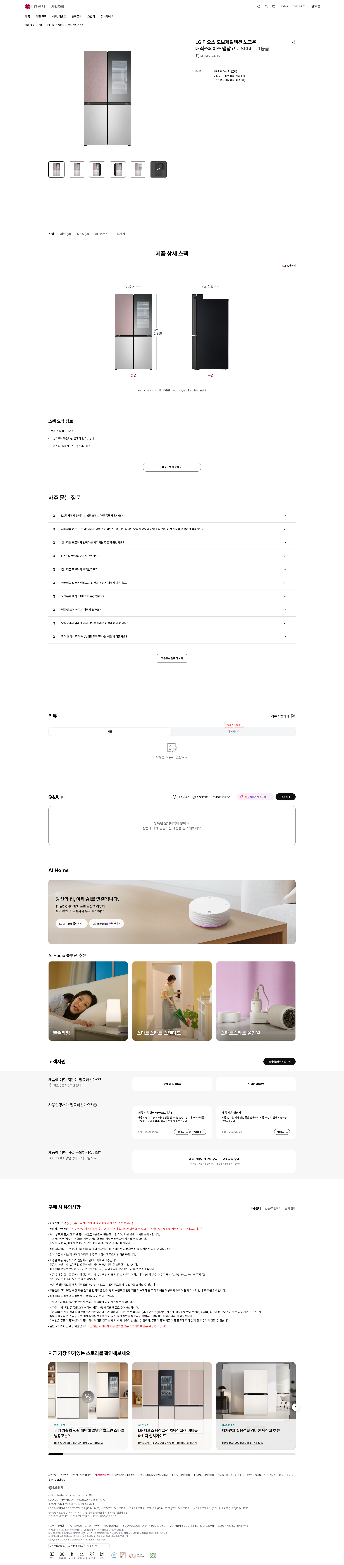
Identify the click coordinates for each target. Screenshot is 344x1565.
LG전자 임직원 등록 (181, 1475)
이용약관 (64, 1475)
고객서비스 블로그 (75, 1546)
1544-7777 (119, 1508)
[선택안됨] (77, 169)
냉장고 (61, 24)
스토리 (91, 16)
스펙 (51, 234)
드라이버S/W (256, 1084)
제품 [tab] (110, 731)
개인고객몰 (314, 6)
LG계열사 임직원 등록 (204, 1475)
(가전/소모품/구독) (90, 1499)
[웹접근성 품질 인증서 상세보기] (153, 1555)
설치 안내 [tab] (290, 1208)
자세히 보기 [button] (95, 1105)
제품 (27, 16)
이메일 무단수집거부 (81, 1475)
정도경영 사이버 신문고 (280, 1475)
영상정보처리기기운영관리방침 (154, 1475)
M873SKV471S (210, 56)
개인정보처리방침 (103, 1475)
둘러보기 (77, 923)
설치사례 (106, 16)
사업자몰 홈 (30, 24)
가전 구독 (41, 16)
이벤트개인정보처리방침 (125, 1475)
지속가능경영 (299, 6)
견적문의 (77, 16)
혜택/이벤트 (59, 16)
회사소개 (285, 6)
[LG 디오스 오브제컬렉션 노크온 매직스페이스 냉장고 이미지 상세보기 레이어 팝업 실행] (107, 98)
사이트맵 (52, 1475)
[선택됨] (56, 169)
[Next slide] (295, 1407)
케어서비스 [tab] (234, 731)
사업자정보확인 (111, 1525)
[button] (259, 6)
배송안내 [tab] (256, 1208)
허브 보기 (113, 923)
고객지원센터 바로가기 (280, 1061)
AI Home (101, 234)
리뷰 (65, 234)
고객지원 (119, 234)
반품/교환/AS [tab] (273, 1208)
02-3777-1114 (73, 1495)
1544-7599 (88, 1504)
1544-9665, (94, 1508)
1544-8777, (164, 1508)
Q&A (83, 234)
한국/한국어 (92, 1546)
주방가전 (50, 24)
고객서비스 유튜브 (57, 1546)
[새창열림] (114, 1555)
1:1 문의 (89, 1495)
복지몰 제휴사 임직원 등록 (230, 1475)
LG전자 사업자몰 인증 (256, 1475)
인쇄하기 (291, 265)
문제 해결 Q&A (172, 1084)
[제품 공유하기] (294, 42)
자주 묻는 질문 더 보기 (172, 658)
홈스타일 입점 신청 (56, 1479)
